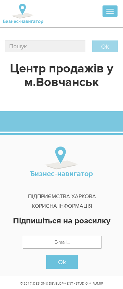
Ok (62, 262)
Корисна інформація (62, 206)
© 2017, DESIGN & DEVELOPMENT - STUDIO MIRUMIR (61, 283)
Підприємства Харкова (62, 196)
